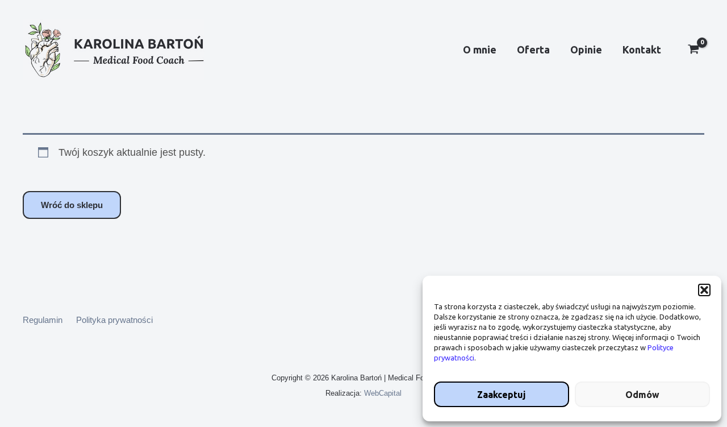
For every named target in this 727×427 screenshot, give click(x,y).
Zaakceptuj (501, 394)
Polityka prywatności (114, 320)
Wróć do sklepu (72, 205)
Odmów (642, 394)
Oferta (533, 49)
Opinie (586, 49)
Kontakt (641, 49)
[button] (704, 290)
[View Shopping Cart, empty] (693, 50)
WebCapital (383, 393)
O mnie (479, 49)
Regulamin (42, 320)
